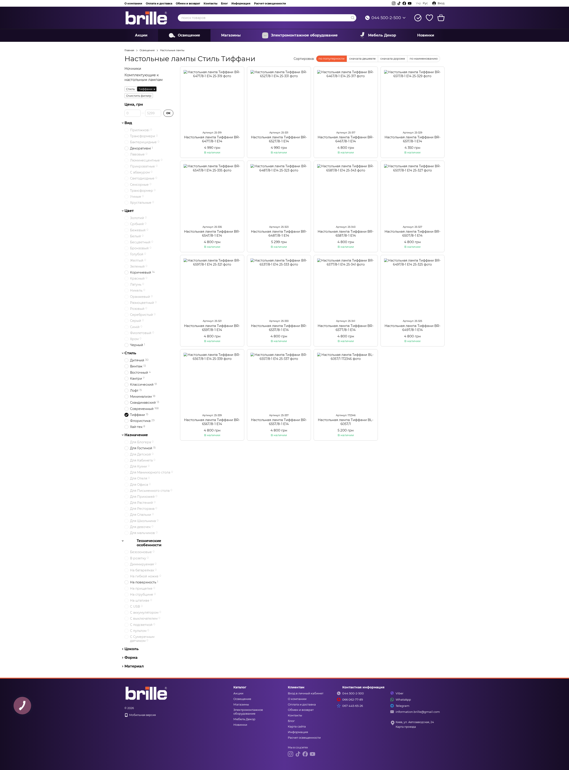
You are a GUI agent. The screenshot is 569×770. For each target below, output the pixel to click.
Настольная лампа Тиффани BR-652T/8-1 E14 (279, 139)
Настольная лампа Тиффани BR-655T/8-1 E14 (279, 422)
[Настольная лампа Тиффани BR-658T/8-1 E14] (345, 192)
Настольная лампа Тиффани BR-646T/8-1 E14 (346, 139)
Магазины (231, 35)
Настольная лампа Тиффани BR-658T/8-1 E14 (346, 233)
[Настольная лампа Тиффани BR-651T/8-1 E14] (412, 98)
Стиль (130, 353)
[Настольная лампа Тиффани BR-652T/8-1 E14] (279, 98)
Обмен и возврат (188, 3)
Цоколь (131, 649)
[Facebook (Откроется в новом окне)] (404, 3)
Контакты (210, 3)
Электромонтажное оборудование (304, 35)
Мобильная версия (142, 715)
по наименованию (424, 58)
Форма (131, 658)
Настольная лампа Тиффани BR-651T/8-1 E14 (413, 139)
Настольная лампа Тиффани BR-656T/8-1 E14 (212, 422)
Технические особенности (149, 543)
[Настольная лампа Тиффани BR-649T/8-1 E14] (412, 287)
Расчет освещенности (270, 3)
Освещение (189, 35)
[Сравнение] (417, 17)
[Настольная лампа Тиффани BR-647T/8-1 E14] (212, 98)
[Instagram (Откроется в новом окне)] (393, 3)
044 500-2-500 (386, 18)
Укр (418, 3)
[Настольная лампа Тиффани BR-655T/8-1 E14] (279, 381)
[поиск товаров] (352, 17)
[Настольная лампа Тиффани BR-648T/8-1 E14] (279, 192)
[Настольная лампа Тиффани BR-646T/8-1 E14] (345, 98)
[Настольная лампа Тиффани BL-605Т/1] (345, 381)
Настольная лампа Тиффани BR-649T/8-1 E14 (413, 328)
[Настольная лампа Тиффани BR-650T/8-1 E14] (412, 192)
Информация (240, 3)
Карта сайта (297, 726)
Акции (141, 35)
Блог (224, 3)
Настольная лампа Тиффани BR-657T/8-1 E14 (346, 328)
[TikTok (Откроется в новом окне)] (399, 3)
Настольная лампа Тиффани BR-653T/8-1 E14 (279, 328)
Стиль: (130, 89)
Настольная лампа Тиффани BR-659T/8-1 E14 (212, 328)
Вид (128, 123)
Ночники (132, 69)
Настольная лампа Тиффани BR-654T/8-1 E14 (212, 233)
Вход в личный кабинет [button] (305, 693)
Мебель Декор (382, 35)
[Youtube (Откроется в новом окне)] (409, 3)
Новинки (425, 35)
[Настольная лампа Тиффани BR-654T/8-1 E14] (212, 192)
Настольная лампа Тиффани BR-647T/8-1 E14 (212, 139)
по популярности (332, 58)
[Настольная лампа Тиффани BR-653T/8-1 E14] (279, 287)
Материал (134, 666)
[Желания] (429, 17)
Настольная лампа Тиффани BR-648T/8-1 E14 (279, 233)
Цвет (129, 211)
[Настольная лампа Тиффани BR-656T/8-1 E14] (212, 381)
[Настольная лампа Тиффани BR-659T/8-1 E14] (212, 287)
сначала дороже (392, 58)
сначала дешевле (362, 58)
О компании (133, 3)
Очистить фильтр (138, 95)
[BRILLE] (146, 692)
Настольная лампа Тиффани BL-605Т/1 (345, 422)
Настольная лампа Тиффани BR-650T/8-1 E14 (413, 233)
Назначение (136, 435)
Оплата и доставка (159, 3)
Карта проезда (406, 726)
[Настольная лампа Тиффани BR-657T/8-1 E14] (345, 287)
